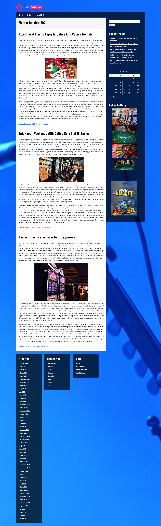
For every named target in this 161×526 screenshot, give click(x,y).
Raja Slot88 (27, 205)
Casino (29, 15)
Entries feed (80, 366)
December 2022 (25, 465)
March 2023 (23, 458)
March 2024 (23, 427)
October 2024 (24, 408)
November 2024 (25, 404)
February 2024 (24, 430)
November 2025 (25, 382)
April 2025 (23, 398)
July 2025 (22, 392)
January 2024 (24, 433)
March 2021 (23, 519)
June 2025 (23, 395)
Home (21, 15)
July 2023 (22, 446)
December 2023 (25, 436)
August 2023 (24, 442)
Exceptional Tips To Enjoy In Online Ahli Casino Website (55, 34)
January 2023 (24, 462)
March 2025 (23, 401)
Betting (46, 346)
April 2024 (23, 423)
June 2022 (23, 477)
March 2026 (23, 373)
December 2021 (25, 493)
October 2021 (24, 500)
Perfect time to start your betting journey (47, 237)
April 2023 (23, 455)
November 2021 (25, 496)
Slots (49, 385)
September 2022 (25, 468)
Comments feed (81, 370)
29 (129, 93)
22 (129, 89)
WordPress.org (81, 373)
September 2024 (25, 411)
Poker (50, 382)
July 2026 (22, 366)
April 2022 (23, 484)
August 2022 (24, 471)
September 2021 (25, 503)
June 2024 (23, 420)
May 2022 (23, 481)
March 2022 (23, 487)
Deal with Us (39, 15)
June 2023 (23, 449)
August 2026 (24, 363)
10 (138, 82)
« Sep (110, 97)
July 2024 (22, 417)
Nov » (115, 97)
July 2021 (22, 509)
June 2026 (23, 370)
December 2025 (25, 379)
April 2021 (23, 515)
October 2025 (24, 385)
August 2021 (24, 506)
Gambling (47, 228)
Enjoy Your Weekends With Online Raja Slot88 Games (54, 133)
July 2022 (22, 474)
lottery (50, 379)
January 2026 (24, 376)
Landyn (21, 124)
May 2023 (23, 452)
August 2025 (24, 389)
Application (52, 363)
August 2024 (24, 414)
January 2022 (24, 490)
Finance (50, 373)
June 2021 (23, 512)
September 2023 (25, 439)
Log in (78, 363)
